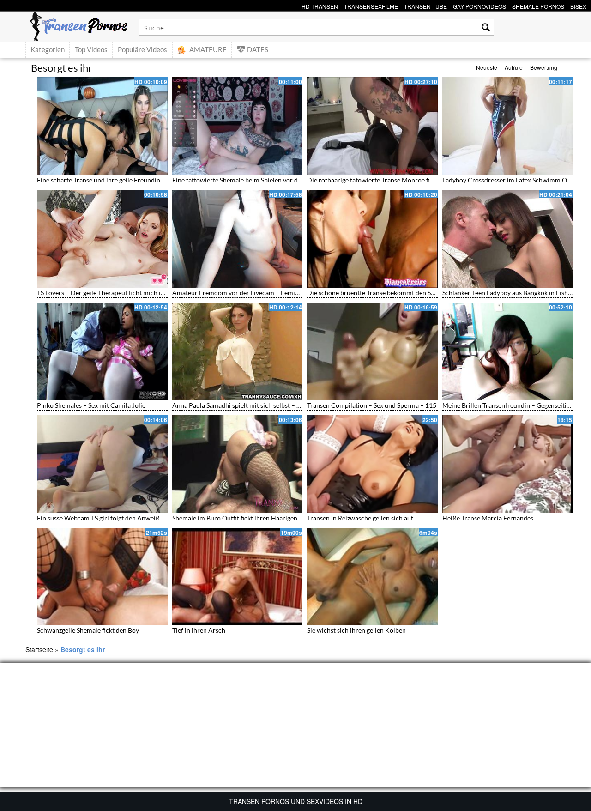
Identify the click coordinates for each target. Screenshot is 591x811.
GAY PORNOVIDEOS (479, 5)
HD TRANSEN (320, 5)
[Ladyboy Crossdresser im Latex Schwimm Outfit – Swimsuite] (507, 126)
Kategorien (47, 49)
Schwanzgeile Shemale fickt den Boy (88, 630)
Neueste (486, 67)
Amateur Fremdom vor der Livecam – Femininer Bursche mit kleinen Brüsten (282, 293)
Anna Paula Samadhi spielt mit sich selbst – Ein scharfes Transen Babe (271, 405)
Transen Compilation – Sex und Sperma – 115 (371, 405)
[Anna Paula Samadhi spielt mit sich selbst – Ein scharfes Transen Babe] (237, 351)
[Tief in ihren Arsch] (237, 577)
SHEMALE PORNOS (538, 5)
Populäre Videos (142, 49)
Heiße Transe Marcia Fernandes (487, 518)
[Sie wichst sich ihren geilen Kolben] (372, 577)
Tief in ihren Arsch (198, 630)
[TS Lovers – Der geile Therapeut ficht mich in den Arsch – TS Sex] (102, 239)
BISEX (578, 5)
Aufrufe (514, 67)
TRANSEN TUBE (425, 5)
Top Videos (91, 49)
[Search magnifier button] (486, 27)
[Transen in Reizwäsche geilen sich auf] (372, 464)
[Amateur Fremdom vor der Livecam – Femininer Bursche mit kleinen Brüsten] (237, 239)
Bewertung (543, 67)
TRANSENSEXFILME (371, 5)
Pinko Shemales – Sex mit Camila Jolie (91, 405)
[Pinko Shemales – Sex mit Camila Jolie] (102, 351)
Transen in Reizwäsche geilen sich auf (360, 518)
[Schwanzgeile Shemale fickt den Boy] (102, 577)
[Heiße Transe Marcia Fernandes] (507, 464)
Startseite (39, 649)
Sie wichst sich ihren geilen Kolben (356, 630)
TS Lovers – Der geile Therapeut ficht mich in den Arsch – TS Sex (128, 293)
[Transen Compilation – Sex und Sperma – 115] (372, 351)
